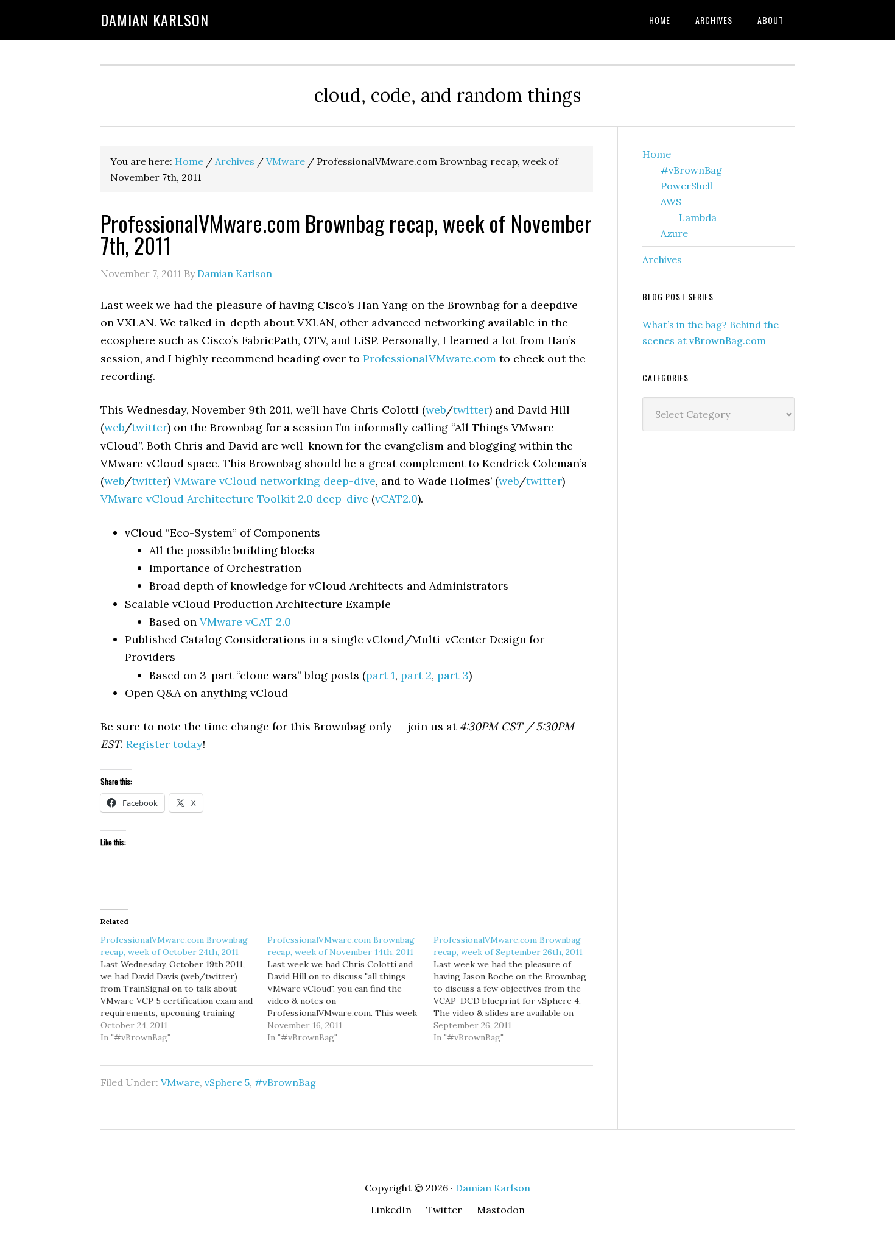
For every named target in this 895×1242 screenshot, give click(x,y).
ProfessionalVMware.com (429, 358)
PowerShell (686, 186)
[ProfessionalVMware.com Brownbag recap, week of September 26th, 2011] (516, 988)
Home (656, 154)
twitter (471, 410)
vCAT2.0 (396, 499)
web (436, 410)
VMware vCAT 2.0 (245, 622)
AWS (671, 202)
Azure (674, 233)
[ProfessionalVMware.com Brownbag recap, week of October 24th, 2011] (183, 988)
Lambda (698, 217)
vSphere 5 (227, 1082)
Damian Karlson (154, 19)
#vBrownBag (285, 1082)
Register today (164, 744)
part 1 (380, 675)
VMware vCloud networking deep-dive (275, 481)
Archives (662, 259)
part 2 (416, 675)
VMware (180, 1082)
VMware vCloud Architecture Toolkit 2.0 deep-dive (234, 499)
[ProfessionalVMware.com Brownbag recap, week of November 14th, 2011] (350, 988)
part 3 (453, 675)
